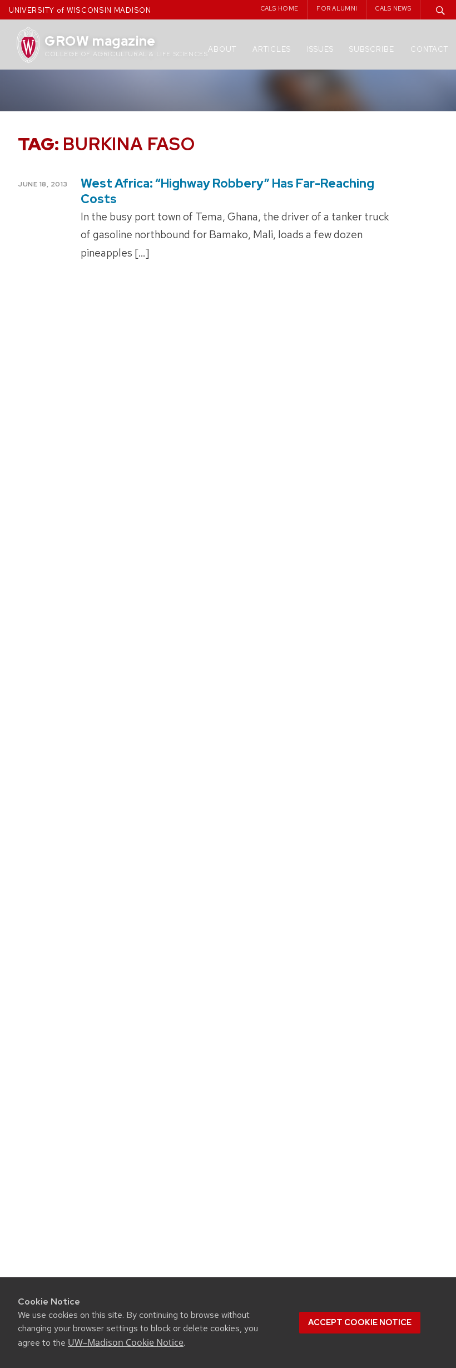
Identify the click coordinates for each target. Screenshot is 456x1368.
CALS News (393, 8)
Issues (320, 49)
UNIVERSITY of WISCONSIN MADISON (80, 10)
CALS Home (280, 8)
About (222, 49)
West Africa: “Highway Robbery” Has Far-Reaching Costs (227, 190)
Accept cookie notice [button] (360, 1322)
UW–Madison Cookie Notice (126, 1342)
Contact (429, 49)
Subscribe (371, 49)
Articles (271, 49)
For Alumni (336, 8)
